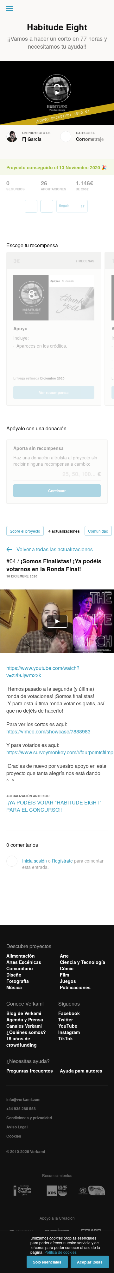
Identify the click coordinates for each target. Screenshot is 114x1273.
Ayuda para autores (81, 1070)
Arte (64, 956)
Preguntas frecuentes (29, 1070)
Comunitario (19, 968)
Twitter (65, 1019)
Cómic (66, 968)
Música (14, 987)
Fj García (31, 139)
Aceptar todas (90, 1262)
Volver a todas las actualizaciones (54, 549)
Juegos (68, 981)
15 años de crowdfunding (21, 1041)
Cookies (13, 1136)
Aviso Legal (17, 1127)
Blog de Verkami (23, 1013)
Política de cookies (60, 1252)
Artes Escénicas (23, 962)
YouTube (67, 1026)
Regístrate (62, 861)
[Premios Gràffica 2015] (22, 1191)
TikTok (65, 1038)
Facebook (69, 1013)
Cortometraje (90, 139)
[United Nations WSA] (92, 1191)
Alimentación (20, 956)
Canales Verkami (24, 1026)
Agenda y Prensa (24, 1019)
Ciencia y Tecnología (82, 962)
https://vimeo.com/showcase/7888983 (48, 731)
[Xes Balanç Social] (57, 1191)
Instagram (69, 1032)
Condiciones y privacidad (29, 1118)
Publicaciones (75, 987)
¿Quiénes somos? (26, 1032)
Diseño (14, 974)
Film (64, 974)
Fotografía (17, 981)
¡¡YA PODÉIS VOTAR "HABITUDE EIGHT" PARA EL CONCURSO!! (54, 806)
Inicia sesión (34, 861)
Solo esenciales (47, 1262)
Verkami (58, 10)
